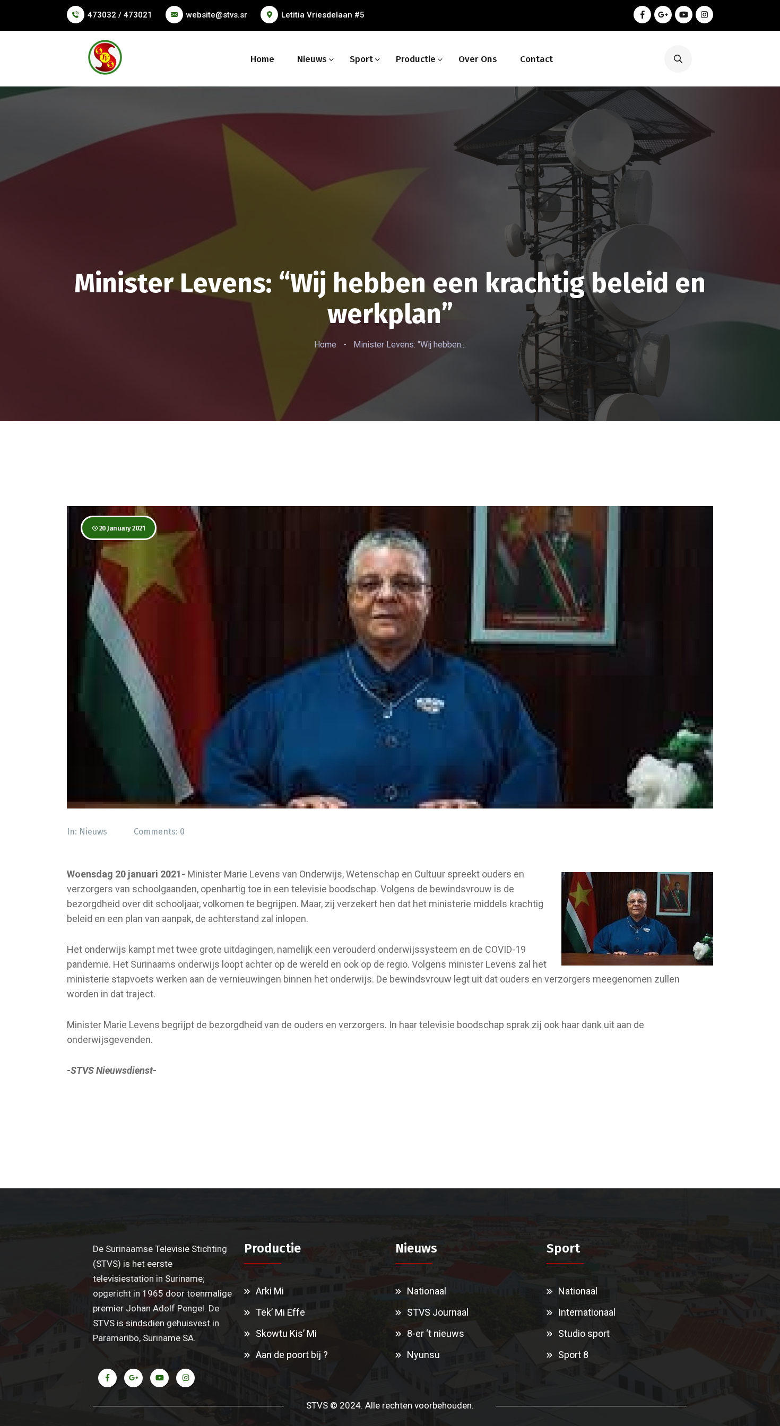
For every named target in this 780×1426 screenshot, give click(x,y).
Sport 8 (573, 1354)
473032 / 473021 (120, 15)
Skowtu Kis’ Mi (286, 1333)
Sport (361, 59)
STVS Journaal (438, 1312)
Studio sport (584, 1333)
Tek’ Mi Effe (280, 1312)
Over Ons (477, 59)
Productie (416, 59)
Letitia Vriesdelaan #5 (323, 15)
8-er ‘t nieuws (435, 1333)
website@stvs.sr (216, 15)
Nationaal (426, 1291)
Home (262, 59)
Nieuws (312, 59)
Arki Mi (270, 1291)
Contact (536, 59)
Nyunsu (423, 1354)
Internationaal (587, 1312)
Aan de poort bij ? (292, 1354)
